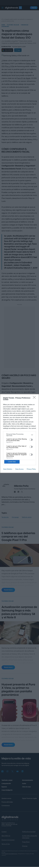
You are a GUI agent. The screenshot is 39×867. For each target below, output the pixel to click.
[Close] (35, 398)
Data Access (19, 469)
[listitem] (19, 434)
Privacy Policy (31, 469)
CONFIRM (12, 462)
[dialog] (19, 433)
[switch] (31, 440)
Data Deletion (7, 469)
